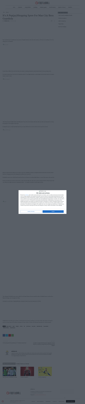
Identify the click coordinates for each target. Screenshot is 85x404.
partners (27, 194)
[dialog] (42, 202)
